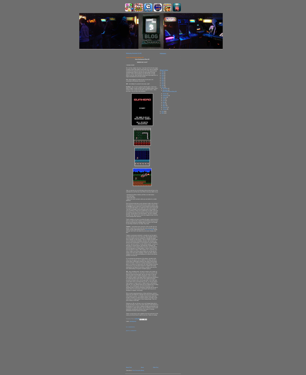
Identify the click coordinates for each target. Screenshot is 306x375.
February (165, 107)
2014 (163, 82)
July (164, 98)
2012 (163, 85)
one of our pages (149, 229)
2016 (163, 78)
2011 (163, 87)
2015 (163, 80)
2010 (163, 111)
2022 (163, 72)
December (165, 88)
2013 (163, 83)
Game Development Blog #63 (135, 57)
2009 (163, 113)
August (165, 97)
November (165, 90)
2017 (163, 77)
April (164, 104)
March (164, 105)
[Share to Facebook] (145, 319)
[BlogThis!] (141, 319)
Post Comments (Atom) (138, 370)
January (165, 109)
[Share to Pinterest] (146, 319)
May (164, 102)
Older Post (155, 367)
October (165, 93)
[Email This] (140, 319)
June (164, 100)
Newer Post (129, 367)
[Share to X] (143, 319)
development (133, 321)
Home (142, 367)
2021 (163, 73)
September (165, 95)
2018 (163, 75)
